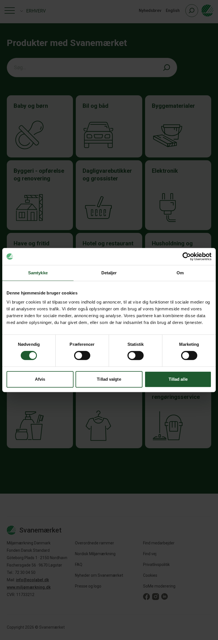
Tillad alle (178, 379)
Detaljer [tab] (109, 272)
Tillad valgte (109, 379)
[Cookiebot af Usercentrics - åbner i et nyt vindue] (186, 256)
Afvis (40, 379)
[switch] (82, 355)
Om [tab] (180, 272)
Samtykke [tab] (38, 272)
